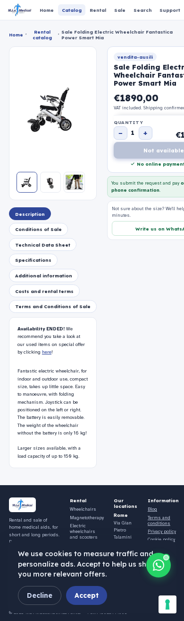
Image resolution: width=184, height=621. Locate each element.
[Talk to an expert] (158, 565)
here (46, 352)
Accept (87, 595)
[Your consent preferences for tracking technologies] (167, 604)
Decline (39, 595)
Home (16, 34)
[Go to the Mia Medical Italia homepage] (19, 10)
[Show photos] (27, 182)
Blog (152, 509)
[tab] (30, 213)
